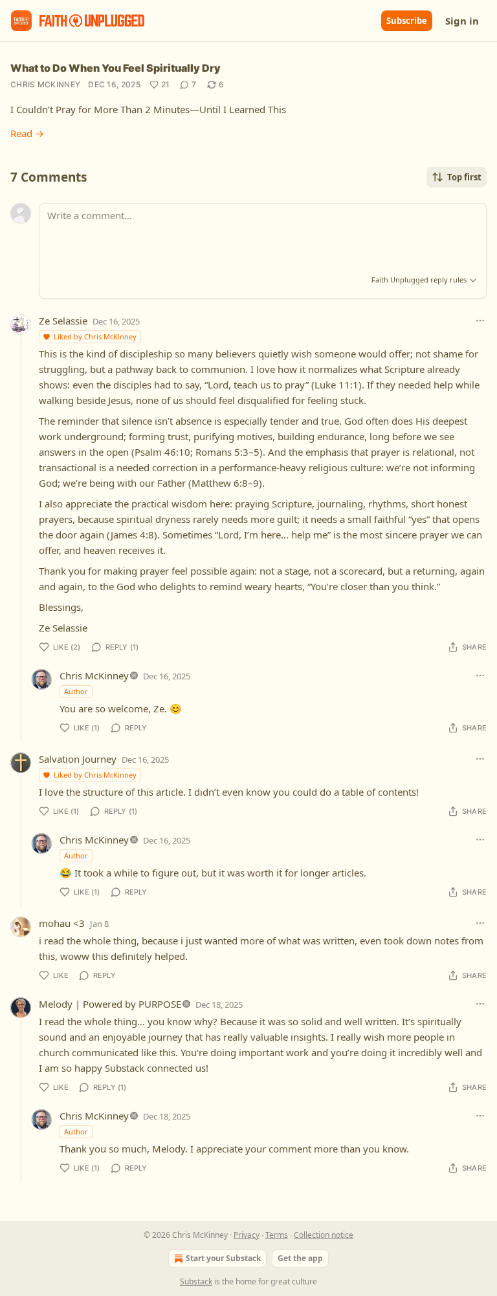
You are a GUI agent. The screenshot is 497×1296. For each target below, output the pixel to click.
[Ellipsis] (480, 320)
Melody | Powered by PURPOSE (110, 1003)
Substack (196, 1281)
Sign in (462, 20)
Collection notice (323, 1234)
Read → (27, 133)
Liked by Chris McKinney (95, 336)
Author (76, 691)
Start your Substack (223, 1258)
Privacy (247, 1234)
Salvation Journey (77, 758)
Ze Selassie (63, 320)
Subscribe (406, 21)
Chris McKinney (45, 84)
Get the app (300, 1258)
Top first (464, 177)
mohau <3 (62, 923)
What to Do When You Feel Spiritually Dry (115, 67)
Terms (276, 1234)
